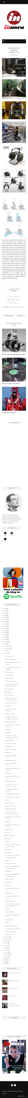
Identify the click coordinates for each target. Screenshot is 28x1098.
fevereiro (7, 954)
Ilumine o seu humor (9, 879)
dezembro (7, 646)
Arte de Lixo (7, 885)
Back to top (21, 1096)
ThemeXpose (15, 1091)
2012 (5, 639)
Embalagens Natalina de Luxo (11, 925)
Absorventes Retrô (9, 656)
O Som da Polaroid (9, 412)
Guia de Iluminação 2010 (10, 703)
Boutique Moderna (9, 672)
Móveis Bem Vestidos (10, 713)
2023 (5, 615)
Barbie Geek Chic (9, 829)
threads (5, 541)
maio (6, 948)
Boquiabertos (8, 821)
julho (6, 943)
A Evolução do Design (10, 901)
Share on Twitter (15, 299)
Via (3, 280)
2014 (5, 635)
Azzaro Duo (7, 800)
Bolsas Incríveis (8, 852)
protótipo (17, 307)
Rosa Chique (8, 773)
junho (6, 945)
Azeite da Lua (8, 860)
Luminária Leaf (8, 729)
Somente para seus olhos (10, 659)
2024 (5, 613)
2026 (5, 608)
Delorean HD (8, 650)
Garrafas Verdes (8, 893)
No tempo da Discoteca (10, 781)
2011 (5, 641)
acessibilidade (11, 307)
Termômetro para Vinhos (10, 931)
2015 (5, 632)
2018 (5, 626)
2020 (5, 621)
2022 (5, 617)
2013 (5, 637)
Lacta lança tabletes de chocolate (12, 797)
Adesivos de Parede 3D (10, 835)
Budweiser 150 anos (13, 988)
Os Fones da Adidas (9, 912)
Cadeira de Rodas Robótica (11, 806)
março (6, 952)
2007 (5, 963)
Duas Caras (7, 909)
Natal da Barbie (8, 871)
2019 (5, 624)
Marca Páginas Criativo (10, 681)
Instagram (12, 535)
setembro (7, 939)
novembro (7, 648)
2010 (5, 643)
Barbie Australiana (9, 689)
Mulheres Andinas (12, 996)
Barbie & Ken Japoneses (10, 721)
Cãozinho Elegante (9, 678)
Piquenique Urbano (9, 803)
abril (6, 950)
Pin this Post (14, 302)
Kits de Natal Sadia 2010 (10, 743)
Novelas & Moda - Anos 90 (14, 972)
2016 (5, 630)
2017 (5, 628)
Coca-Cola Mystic (9, 882)
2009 (5, 959)
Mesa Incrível (8, 832)
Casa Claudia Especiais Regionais (12, 794)
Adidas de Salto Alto (9, 695)
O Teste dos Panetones (10, 749)
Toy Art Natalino (8, 746)
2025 (5, 610)
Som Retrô (7, 841)
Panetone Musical (9, 919)
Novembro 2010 (8, 934)
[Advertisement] (11, 474)
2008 (5, 961)
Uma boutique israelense (10, 760)
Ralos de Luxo (8, 838)
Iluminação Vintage (9, 740)
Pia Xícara (7, 922)
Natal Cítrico (7, 653)
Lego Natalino (8, 752)
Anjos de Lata (8, 706)
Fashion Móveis (8, 849)
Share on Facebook (14, 296)
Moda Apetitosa (8, 692)
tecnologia (21, 307)
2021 (5, 619)
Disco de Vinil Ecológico (11, 383)
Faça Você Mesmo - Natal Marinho (12, 928)
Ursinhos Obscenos (9, 675)
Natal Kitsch (7, 732)
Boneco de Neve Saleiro (10, 863)
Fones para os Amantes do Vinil (13, 354)
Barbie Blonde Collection (10, 809)
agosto (6, 941)
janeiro (6, 956)
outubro (7, 937)
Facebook (5, 535)
